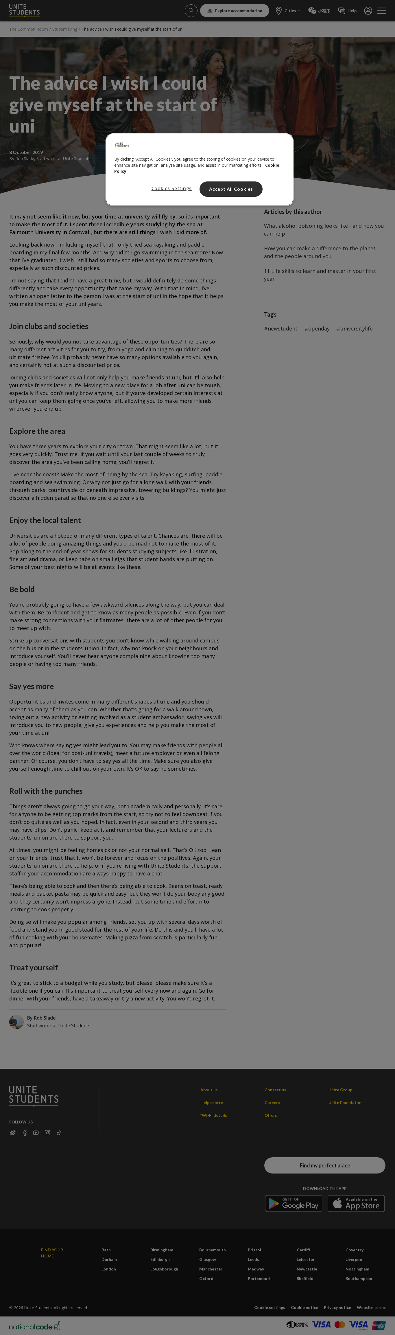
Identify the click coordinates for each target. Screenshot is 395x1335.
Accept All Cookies (231, 189)
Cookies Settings (172, 188)
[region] (200, 169)
